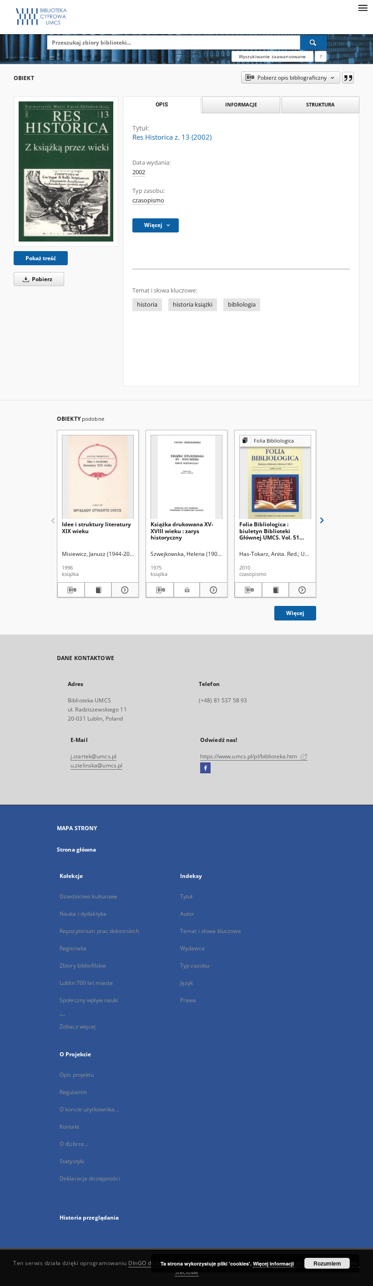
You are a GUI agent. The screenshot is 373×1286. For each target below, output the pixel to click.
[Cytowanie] (348, 78)
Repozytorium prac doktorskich (99, 931)
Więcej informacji (273, 1263)
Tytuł (186, 896)
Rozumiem (327, 1263)
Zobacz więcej (78, 1026)
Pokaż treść (40, 258)
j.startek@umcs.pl (93, 756)
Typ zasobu (194, 965)
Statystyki (72, 1161)
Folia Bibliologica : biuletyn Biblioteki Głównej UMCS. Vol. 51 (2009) (269, 530)
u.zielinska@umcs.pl (96, 765)
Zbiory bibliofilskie (83, 965)
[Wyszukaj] (313, 42)
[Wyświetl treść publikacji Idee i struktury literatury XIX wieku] (98, 590)
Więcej (295, 613)
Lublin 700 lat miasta (86, 983)
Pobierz (41, 279)
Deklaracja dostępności (90, 1178)
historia (147, 304)
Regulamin (73, 1092)
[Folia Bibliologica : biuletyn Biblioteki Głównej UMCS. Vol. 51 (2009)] (275, 477)
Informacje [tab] (241, 104)
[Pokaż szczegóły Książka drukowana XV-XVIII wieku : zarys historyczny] (212, 590)
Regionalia (73, 948)
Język (186, 983)
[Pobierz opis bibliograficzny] (71, 590)
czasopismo (148, 200)
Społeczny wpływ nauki (89, 1000)
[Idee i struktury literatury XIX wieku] (97, 477)
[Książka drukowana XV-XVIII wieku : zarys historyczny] (186, 477)
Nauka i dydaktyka (83, 914)
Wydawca (192, 948)
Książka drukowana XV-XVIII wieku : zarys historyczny (182, 530)
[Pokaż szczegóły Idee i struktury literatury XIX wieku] (124, 590)
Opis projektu (77, 1075)
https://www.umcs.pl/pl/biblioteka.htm (249, 756)
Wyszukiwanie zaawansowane (272, 56)
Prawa (188, 1000)
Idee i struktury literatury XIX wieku (96, 527)
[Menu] (362, 7)
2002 (138, 172)
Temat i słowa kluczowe (210, 931)
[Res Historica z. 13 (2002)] (66, 171)
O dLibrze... (74, 1144)
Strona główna (76, 849)
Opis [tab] (162, 104)
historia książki (192, 304)
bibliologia (242, 304)
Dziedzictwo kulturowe (89, 896)
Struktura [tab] (320, 104)
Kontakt (69, 1126)
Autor (187, 914)
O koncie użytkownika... (89, 1109)
